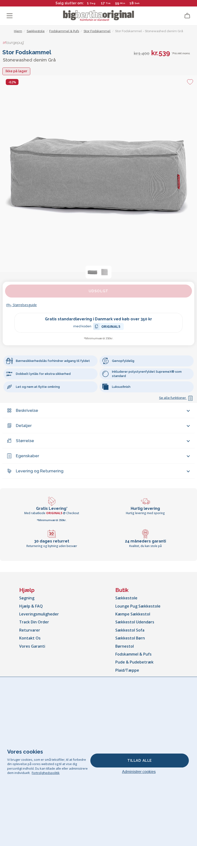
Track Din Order (34, 622)
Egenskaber (27, 455)
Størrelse (25, 440)
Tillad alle (139, 760)
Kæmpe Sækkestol (132, 614)
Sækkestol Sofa (129, 630)
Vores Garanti (32, 646)
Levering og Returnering (39, 471)
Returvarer (29, 630)
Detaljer (24, 425)
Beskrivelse (27, 410)
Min (122, 3)
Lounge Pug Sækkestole (137, 606)
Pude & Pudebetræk (134, 662)
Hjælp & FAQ (31, 606)
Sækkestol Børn (130, 638)
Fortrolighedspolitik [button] (46, 773)
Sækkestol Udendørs (134, 622)
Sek (137, 3)
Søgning (26, 598)
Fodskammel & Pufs (133, 654)
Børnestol (124, 646)
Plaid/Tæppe (127, 670)
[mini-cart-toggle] (187, 16)
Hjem (18, 31)
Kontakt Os (30, 638)
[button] (92, 272)
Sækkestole (126, 598)
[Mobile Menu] (9, 15)
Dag (93, 3)
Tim (108, 3)
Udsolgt (98, 291)
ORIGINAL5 (111, 327)
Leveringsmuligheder (39, 614)
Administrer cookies (139, 772)
